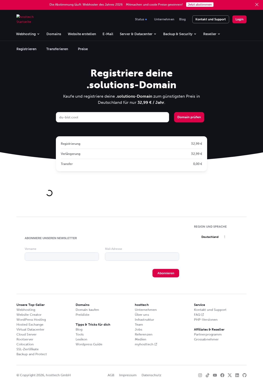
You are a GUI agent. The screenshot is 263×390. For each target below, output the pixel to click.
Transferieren (57, 49)
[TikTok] (207, 375)
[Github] (244, 375)
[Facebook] (222, 375)
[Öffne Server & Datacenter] (155, 34)
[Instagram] (200, 375)
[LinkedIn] (237, 375)
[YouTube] (215, 375)
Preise (83, 49)
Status (139, 18)
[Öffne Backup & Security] (195, 34)
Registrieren (26, 49)
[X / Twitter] (230, 375)
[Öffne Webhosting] (38, 34)
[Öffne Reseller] (218, 34)
